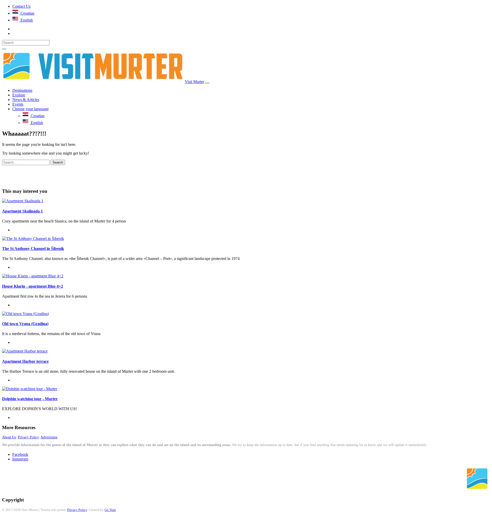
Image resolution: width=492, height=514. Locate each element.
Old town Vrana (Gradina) (25, 323)
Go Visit (110, 510)
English (26, 20)
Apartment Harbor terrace (25, 361)
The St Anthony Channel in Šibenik (33, 248)
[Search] (4, 49)
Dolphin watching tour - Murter (30, 399)
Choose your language (30, 109)
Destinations (22, 90)
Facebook (20, 454)
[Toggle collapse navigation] (207, 83)
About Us (9, 437)
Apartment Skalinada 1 (22, 211)
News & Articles (25, 99)
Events (17, 104)
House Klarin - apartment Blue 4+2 (32, 286)
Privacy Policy (28, 437)
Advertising (48, 437)
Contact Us (21, 6)
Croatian (26, 13)
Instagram (20, 459)
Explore (18, 95)
